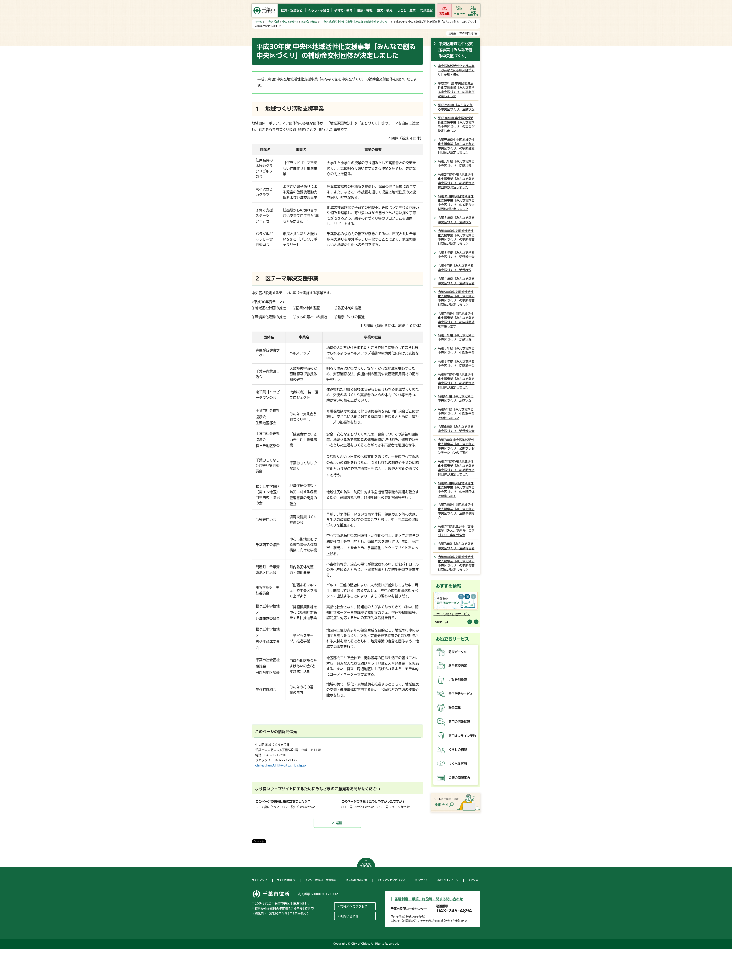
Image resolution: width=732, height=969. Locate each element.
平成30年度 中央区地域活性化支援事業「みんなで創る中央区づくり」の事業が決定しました (456, 124)
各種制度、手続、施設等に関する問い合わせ (429, 899)
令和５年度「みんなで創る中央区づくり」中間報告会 (456, 350)
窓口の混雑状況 (459, 721)
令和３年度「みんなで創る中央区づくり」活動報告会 (456, 254)
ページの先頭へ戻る (366, 865)
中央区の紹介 (290, 21)
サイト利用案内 (286, 880)
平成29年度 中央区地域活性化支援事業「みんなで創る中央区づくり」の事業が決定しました (456, 90)
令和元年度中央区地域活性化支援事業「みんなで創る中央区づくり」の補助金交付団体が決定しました (456, 146)
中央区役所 (272, 21)
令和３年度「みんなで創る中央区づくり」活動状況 (456, 219)
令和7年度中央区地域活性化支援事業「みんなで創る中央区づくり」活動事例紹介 (456, 511)
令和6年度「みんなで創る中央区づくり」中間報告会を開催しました (456, 413)
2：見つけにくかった (395, 806)
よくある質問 (458, 763)
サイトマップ (259, 880)
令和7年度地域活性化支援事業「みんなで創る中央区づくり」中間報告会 (456, 531)
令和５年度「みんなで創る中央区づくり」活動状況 (456, 337)
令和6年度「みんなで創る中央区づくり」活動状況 (456, 398)
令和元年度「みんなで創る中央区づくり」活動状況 (456, 163)
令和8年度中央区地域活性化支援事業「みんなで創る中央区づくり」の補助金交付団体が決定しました (456, 563)
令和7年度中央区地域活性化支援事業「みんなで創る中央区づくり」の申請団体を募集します (456, 320)
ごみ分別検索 (458, 679)
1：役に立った (269, 806)
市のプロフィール (447, 880)
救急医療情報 (458, 665)
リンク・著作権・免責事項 (320, 880)
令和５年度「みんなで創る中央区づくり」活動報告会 (456, 363)
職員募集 (455, 707)
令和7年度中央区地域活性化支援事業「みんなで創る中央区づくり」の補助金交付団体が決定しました (456, 468)
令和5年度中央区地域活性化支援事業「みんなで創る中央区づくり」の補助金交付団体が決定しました (456, 298)
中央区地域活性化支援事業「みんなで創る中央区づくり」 (355, 21)
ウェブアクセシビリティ (390, 880)
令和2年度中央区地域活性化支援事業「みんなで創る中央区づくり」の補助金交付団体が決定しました (456, 181)
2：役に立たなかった (300, 806)
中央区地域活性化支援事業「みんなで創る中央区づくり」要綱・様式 (456, 70)
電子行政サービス (461, 693)
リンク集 (473, 880)
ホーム (258, 21)
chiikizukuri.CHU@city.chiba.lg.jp (280, 765)
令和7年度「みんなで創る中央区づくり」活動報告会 (456, 546)
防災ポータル (458, 651)
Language (459, 13)
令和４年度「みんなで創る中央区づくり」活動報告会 (456, 280)
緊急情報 (444, 13)
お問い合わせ (349, 916)
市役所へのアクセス (354, 906)
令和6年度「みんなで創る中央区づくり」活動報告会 (456, 428)
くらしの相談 (458, 749)
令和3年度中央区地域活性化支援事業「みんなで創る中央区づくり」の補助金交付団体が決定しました (456, 203)
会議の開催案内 (459, 777)
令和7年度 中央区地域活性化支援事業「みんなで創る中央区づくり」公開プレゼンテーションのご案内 (456, 446)
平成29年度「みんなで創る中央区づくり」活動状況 (456, 107)
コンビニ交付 (442, 614)
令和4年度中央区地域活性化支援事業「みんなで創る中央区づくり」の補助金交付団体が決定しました (456, 237)
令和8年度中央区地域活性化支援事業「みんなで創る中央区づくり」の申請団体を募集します (456, 489)
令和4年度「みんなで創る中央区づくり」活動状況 (456, 267)
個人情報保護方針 (356, 880)
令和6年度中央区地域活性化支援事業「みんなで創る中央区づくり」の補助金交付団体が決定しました (456, 381)
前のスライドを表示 (469, 621)
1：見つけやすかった (359, 806)
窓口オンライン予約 (462, 735)
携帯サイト (421, 880)
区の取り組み (309, 21)
